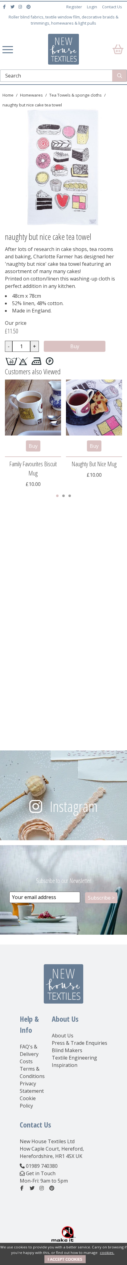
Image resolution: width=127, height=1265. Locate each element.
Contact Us (112, 7)
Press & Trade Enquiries (79, 1043)
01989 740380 (42, 1166)
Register (74, 7)
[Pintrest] (29, 7)
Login (92, 7)
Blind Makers (67, 1050)
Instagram (74, 806)
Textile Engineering (74, 1057)
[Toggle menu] (7, 49)
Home (8, 95)
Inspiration (64, 1065)
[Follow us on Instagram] (21, 7)
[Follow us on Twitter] (13, 7)
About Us (62, 1035)
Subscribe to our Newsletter (63, 881)
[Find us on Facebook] (5, 7)
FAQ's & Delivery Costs (29, 1054)
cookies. (107, 1252)
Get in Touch (40, 1173)
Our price (16, 323)
